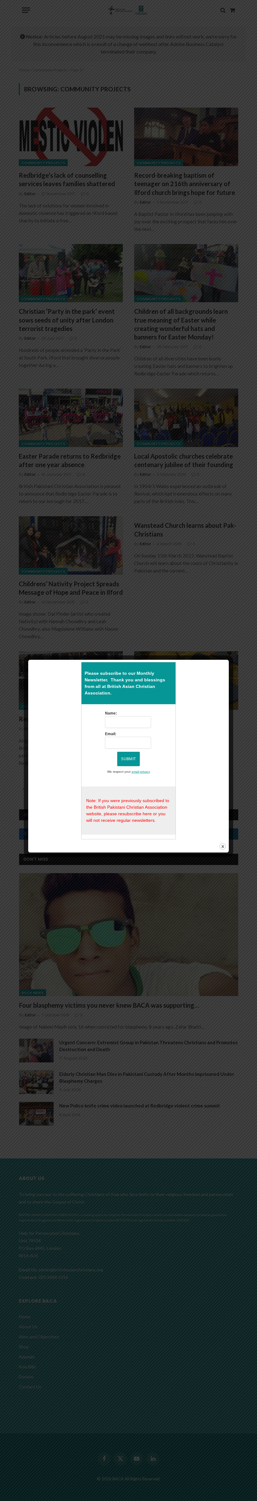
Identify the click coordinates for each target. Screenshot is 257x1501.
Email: (110, 734)
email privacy (141, 771)
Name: (111, 713)
